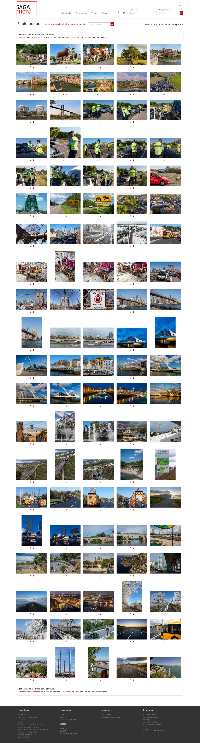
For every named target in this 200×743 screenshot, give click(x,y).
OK (181, 13)
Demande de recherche (110, 717)
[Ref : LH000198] (31, 601)
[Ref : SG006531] (132, 464)
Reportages (81, 13)
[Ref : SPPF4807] (65, 497)
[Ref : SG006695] (31, 431)
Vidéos (94, 13)
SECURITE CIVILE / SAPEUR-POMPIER (34, 730)
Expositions (106, 715)
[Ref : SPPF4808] (98, 497)
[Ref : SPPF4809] (132, 497)
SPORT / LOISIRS (25, 735)
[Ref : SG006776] (65, 365)
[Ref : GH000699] (65, 535)
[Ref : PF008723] (65, 426)
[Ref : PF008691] (98, 469)
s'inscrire (133, 10)
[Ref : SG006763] (65, 393)
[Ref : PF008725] (132, 431)
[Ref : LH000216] (165, 497)
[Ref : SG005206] (98, 535)
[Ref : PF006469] (98, 601)
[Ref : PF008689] (31, 469)
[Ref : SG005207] (132, 535)
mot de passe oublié (164, 10)
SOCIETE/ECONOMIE (68, 720)
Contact (105, 13)
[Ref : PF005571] (98, 629)
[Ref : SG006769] (31, 365)
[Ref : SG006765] (132, 393)
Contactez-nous (149, 715)
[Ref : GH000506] (165, 667)
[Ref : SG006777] (98, 365)
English (180, 5)
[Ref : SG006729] (165, 365)
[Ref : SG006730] (31, 393)
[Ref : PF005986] (165, 629)
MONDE (21, 722)
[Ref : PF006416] (65, 629)
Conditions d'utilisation (152, 725)
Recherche (66, 13)
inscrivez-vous (72, 37)
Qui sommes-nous (150, 717)
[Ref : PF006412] (165, 601)
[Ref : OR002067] (132, 563)
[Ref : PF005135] (31, 667)
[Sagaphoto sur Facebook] (118, 13)
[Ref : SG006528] (98, 563)
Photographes (148, 720)
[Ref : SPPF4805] (31, 497)
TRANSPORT (23, 737)
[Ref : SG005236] (65, 563)
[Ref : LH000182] (132, 667)
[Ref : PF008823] (165, 431)
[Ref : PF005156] (98, 662)
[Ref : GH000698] (31, 530)
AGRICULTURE (24, 715)
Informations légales (151, 722)
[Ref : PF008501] (165, 464)
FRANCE (21, 720)
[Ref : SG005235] (31, 563)
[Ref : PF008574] (165, 563)
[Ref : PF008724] (98, 431)
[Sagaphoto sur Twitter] (124, 13)
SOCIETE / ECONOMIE (27, 732)
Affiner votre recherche (55, 24)
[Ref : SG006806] (132, 365)
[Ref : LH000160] (132, 629)
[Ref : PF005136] (65, 662)
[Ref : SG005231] (165, 535)
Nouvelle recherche (76, 24)
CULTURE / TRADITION (27, 717)
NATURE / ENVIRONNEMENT (30, 725)
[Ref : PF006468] (65, 601)
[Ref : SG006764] (98, 393)
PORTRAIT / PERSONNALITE (30, 727)
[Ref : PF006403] (132, 596)
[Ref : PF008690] (65, 464)
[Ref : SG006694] (165, 393)
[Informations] (33, 378)
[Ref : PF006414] (31, 629)
